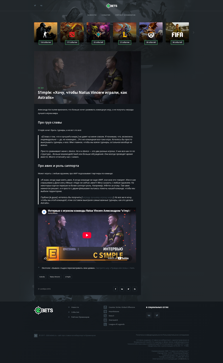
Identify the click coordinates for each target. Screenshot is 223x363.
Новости (92, 15)
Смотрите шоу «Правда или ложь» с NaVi (115, 268)
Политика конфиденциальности (149, 335)
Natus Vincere (55, 277)
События (106, 15)
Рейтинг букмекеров (125, 15)
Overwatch (113, 320)
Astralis (42, 277)
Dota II (111, 316)
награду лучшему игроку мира (97, 197)
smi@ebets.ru (183, 359)
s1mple (68, 277)
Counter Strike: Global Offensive (122, 307)
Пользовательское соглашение (176, 335)
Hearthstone (114, 311)
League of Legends (117, 324)
